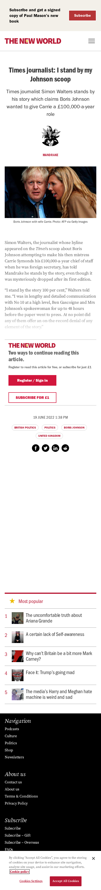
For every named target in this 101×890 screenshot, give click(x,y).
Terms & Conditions (21, 796)
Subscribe (82, 15)
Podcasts (12, 729)
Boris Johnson (74, 427)
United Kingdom (49, 435)
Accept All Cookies (65, 881)
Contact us (13, 782)
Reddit (65, 448)
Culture (11, 736)
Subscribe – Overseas (22, 842)
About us (12, 789)
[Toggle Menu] (91, 41)
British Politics (25, 427)
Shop (9, 750)
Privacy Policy (16, 803)
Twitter (45, 448)
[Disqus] (50, 518)
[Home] (33, 41)
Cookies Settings (31, 881)
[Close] (93, 858)
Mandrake (50, 155)
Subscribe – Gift (18, 835)
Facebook (35, 448)
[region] (50, 870)
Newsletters (14, 757)
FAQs (9, 849)
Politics (49, 427)
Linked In (55, 448)
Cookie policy (19, 872)
